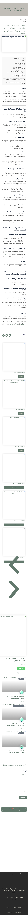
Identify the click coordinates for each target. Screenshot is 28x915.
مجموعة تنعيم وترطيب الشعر (20, 446)
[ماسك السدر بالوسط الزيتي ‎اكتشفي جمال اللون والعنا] (4, 822)
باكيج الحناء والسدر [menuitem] (14, 897)
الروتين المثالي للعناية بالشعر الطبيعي (17, 75)
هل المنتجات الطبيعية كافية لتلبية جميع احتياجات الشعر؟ (14, 82)
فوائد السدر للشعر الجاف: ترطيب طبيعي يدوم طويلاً (16, 752)
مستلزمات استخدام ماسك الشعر (19, 520)
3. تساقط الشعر (20, 66)
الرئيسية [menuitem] (21, 897)
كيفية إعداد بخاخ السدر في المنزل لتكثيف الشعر (15, 697)
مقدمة (23, 60)
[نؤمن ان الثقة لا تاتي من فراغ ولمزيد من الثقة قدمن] (4, 853)
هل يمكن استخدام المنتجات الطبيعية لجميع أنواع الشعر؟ (15, 79)
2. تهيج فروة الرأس (20, 64)
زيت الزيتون (7, 254)
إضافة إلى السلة (14, 487)
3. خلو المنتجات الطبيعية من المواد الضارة (17, 71)
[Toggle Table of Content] (23, 59)
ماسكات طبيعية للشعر (19, 76)
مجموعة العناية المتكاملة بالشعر (19, 372)
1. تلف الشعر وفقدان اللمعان (19, 63)
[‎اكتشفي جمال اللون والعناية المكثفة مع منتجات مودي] (24, 822)
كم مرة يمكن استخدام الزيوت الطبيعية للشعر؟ (16, 81)
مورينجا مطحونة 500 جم (13, 324)
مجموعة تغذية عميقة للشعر (20, 409)
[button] (10, 335)
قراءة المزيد (22, 701)
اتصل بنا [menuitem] (14, 900)
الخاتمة (22, 83)
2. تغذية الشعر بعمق (19, 70)
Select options (21, 376)
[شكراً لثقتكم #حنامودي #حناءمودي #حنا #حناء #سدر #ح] (11, 844)
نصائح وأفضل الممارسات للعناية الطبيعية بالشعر (15, 73)
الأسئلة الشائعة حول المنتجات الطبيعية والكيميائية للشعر (13, 78)
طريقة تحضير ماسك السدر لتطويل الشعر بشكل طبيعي (15, 724)
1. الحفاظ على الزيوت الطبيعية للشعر (18, 68)
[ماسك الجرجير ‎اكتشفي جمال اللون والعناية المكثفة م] (24, 850)
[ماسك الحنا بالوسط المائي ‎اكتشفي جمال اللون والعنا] (17, 851)
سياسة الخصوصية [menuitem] (18, 912)
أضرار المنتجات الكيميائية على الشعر (17, 62)
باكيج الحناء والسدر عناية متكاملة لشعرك (15, 659)
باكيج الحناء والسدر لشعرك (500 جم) (19, 483)
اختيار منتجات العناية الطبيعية (19, 74)
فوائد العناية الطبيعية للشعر (18, 67)
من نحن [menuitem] (6, 897)
